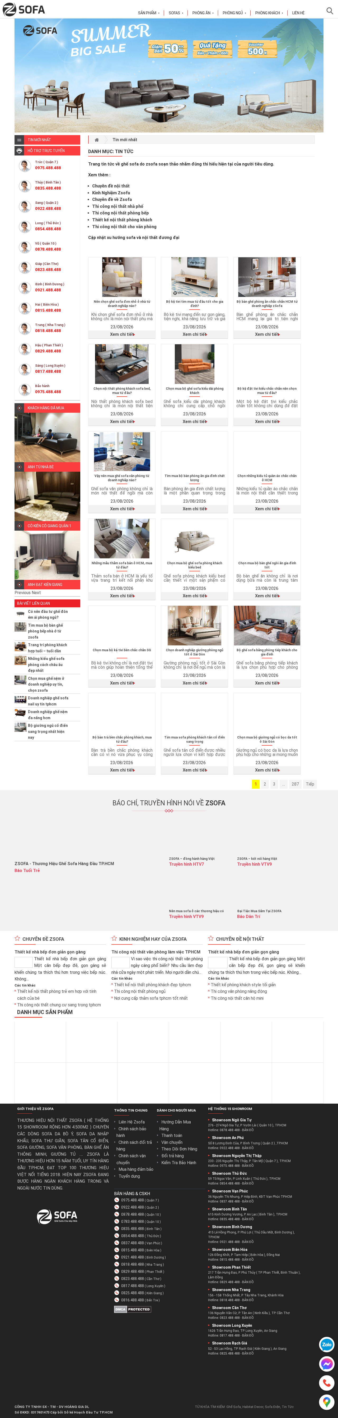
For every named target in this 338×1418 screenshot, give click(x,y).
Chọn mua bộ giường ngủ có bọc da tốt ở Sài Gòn (267, 740)
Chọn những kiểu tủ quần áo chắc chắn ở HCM (267, 478)
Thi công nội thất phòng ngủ (140, 991)
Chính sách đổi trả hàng (134, 1146)
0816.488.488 (132, 1300)
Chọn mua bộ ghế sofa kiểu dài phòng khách (194, 391)
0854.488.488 (132, 1236)
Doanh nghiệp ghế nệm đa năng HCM (48, 715)
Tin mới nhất (124, 139)
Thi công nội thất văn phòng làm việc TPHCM (155, 951)
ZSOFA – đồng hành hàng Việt (192, 859)
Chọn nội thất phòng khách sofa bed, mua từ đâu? (122, 391)
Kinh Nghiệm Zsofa (111, 192)
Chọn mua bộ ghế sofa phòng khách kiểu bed (194, 565)
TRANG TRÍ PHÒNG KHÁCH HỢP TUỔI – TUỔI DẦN (47, 648)
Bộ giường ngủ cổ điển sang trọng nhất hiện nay (48, 731)
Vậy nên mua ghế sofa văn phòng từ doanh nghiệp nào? (122, 478)
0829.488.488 (132, 1271)
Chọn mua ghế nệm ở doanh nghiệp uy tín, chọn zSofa (46, 684)
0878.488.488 (132, 1214)
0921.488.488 (132, 1257)
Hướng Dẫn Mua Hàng (175, 1125)
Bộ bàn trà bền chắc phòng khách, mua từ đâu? (122, 740)
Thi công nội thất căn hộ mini (237, 998)
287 (295, 784)
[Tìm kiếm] (331, 10)
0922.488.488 (132, 1207)
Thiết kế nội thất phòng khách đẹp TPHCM (152, 984)
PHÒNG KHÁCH (269, 13)
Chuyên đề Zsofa (43, 939)
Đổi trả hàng (172, 1155)
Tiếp (310, 784)
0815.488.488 (132, 1250)
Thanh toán (171, 1135)
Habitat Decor (252, 1407)
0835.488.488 (132, 1229)
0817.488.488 (132, 1286)
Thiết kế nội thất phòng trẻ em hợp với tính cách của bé (56, 995)
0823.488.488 (132, 1279)
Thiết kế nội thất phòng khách (122, 219)
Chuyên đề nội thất (111, 186)
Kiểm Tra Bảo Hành (178, 1162)
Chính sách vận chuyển (131, 1159)
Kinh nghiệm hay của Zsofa (153, 939)
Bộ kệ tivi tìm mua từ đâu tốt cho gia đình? (194, 304)
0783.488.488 (132, 1221)
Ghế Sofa (233, 1407)
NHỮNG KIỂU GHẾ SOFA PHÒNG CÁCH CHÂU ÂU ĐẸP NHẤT (46, 665)
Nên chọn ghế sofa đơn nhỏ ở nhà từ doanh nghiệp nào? (122, 304)
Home (97, 140)
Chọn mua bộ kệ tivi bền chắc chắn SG (122, 650)
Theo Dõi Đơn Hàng (179, 1149)
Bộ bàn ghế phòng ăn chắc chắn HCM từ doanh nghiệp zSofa (267, 304)
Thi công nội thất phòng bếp (120, 212)
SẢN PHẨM (149, 13)
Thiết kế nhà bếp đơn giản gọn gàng (50, 951)
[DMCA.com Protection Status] (132, 1311)
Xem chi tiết (122, 334)
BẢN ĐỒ (248, 1130)
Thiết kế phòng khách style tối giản (243, 984)
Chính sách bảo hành (131, 1132)
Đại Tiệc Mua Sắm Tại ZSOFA (259, 911)
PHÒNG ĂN (203, 13)
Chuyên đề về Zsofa (112, 199)
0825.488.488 (132, 1293)
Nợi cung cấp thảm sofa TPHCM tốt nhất (151, 998)
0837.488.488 (132, 1243)
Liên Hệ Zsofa (132, 1122)
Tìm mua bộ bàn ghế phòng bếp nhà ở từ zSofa (45, 631)
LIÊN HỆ (298, 13)
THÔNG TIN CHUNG (131, 1110)
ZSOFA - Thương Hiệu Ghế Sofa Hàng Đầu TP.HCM (64, 863)
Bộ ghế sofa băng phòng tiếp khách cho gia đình (267, 652)
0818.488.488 (132, 1264)
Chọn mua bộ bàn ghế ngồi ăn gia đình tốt (267, 565)
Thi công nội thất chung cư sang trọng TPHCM (59, 1005)
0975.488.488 (132, 1200)
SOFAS (176, 13)
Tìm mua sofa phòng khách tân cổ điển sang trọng (194, 740)
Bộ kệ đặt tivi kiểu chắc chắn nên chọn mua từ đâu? (267, 391)
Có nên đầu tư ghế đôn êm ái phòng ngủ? (48, 614)
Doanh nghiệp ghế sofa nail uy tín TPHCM (48, 701)
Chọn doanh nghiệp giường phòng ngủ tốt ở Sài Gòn (194, 652)
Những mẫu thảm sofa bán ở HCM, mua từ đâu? (122, 565)
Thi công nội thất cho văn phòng (124, 226)
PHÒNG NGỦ (234, 13)
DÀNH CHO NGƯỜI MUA (176, 1110)
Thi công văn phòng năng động (239, 991)
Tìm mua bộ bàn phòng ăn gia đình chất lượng (195, 478)
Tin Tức (288, 1407)
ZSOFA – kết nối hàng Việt (257, 859)
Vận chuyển (171, 1142)
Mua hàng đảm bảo (136, 1169)
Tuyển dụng (129, 1176)
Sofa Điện (272, 1407)
